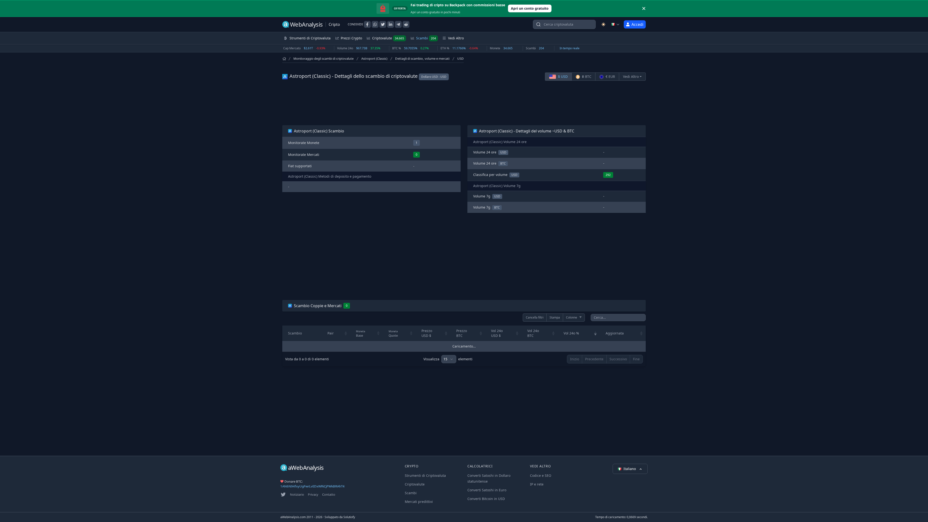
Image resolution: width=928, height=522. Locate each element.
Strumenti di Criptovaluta (425, 475)
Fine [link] (636, 359)
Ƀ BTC (586, 76)
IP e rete (537, 484)
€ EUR (610, 76)
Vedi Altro (631, 76)
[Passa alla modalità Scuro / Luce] (603, 24)
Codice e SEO (540, 475)
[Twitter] (283, 494)
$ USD (562, 76)
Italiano (630, 468)
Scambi (426, 38)
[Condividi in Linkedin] (390, 24)
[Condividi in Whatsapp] (375, 24)
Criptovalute (388, 38)
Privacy (313, 494)
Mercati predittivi (419, 501)
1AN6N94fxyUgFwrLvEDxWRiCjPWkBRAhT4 (312, 486)
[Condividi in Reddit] (406, 24)
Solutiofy (349, 517)
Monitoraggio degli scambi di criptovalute (323, 58)
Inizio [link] (574, 359)
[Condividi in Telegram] (398, 24)
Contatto (328, 494)
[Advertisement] (464, 102)
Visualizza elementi (447, 359)
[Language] (615, 24)
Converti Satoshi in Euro (486, 490)
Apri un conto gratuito (530, 8)
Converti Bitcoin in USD (486, 498)
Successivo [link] (618, 359)
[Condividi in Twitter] (382, 24)
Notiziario (297, 494)
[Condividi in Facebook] (367, 24)
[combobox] (564, 24)
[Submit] (538, 25)
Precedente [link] (594, 359)
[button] (345, 333)
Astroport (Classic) (374, 58)
